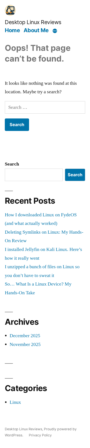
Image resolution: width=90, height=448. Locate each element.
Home (12, 30)
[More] (54, 31)
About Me (36, 30)
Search (12, 164)
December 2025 (25, 336)
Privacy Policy (40, 435)
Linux (15, 402)
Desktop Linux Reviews (33, 22)
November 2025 (25, 344)
